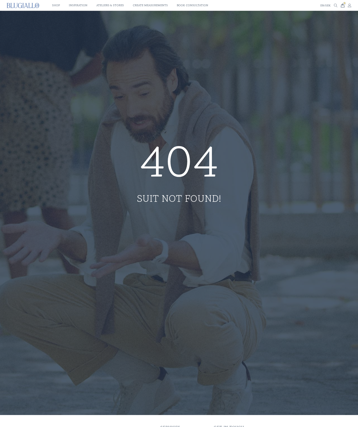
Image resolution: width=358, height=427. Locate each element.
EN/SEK (325, 6)
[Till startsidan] (23, 5)
